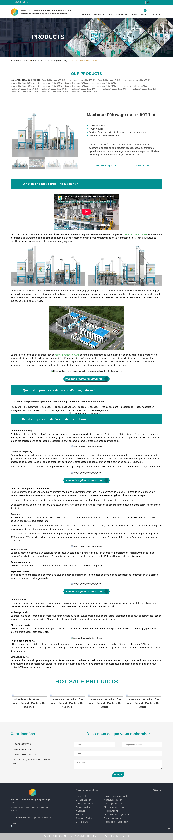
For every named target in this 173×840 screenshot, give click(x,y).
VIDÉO (134, 14)
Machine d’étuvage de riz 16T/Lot (24, 92)
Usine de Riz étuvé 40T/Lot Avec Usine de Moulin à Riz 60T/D (36, 83)
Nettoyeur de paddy (113, 800)
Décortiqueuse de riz (113, 803)
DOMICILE (85, 14)
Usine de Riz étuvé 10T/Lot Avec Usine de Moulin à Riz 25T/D (90, 86)
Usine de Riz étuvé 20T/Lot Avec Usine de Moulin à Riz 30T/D (90, 83)
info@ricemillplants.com (25, 2)
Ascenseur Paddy (84, 818)
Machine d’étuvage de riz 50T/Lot (24, 89)
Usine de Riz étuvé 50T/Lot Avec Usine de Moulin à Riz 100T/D (123, 80)
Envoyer (118, 774)
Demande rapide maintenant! (83, 378)
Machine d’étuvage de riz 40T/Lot (54, 89)
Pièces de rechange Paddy (116, 822)
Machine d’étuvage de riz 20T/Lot (145, 89)
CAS (110, 14)
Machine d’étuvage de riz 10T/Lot (54, 92)
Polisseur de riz (111, 811)
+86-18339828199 (22, 744)
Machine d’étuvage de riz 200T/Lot (85, 89)
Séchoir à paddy (83, 800)
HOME (26, 60)
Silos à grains (82, 822)
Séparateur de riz (83, 807)
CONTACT (157, 14)
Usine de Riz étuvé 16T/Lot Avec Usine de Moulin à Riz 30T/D (36, 86)
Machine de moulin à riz (115, 807)
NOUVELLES (121, 14)
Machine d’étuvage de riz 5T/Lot (84, 92)
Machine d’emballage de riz (116, 814)
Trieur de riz (81, 814)
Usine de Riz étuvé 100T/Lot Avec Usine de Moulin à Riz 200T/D (68, 80)
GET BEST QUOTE (106, 165)
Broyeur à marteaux (113, 818)
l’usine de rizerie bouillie (135, 234)
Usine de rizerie (83, 796)
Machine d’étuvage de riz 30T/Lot (115, 89)
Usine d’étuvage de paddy (56, 60)
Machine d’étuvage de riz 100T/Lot (132, 86)
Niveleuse (80, 811)
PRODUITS (99, 14)
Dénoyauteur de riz (84, 803)
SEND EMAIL (143, 165)
